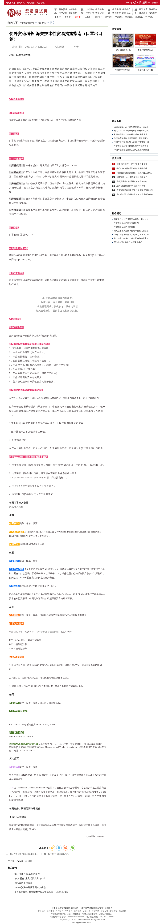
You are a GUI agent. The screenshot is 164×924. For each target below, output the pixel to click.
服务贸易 (73, 13)
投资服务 (99, 9)
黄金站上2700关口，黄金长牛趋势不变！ (131, 238)
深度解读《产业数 (145, 70)
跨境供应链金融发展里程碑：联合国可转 (131, 138)
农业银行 (99, 17)
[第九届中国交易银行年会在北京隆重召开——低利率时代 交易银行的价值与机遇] (123, 61)
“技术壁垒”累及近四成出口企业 (29, 878)
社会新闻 (116, 213)
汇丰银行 (58, 17)
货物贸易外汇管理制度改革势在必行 (131, 181)
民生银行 (109, 17)
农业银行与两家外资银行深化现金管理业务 (134, 190)
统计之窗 (143, 9)
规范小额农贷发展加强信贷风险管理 (131, 168)
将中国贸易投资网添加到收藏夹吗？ (97, 908)
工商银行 (89, 17)
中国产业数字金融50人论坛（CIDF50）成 (131, 234)
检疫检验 (73, 9)
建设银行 (78, 17)
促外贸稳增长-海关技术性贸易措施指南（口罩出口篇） (41, 892)
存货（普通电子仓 (123, 50)
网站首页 (10, 3)
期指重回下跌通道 (23, 883)
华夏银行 (139, 17)
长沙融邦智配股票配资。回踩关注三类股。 (134, 173)
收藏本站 (21, 3)
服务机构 (153, 13)
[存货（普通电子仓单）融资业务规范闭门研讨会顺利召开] (123, 40)
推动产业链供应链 (145, 50)
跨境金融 (126, 13)
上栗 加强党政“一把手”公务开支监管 (131, 164)
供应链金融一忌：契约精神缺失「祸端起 (131, 127)
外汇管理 (18, 486)
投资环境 (90, 13)
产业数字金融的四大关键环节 (126, 223)
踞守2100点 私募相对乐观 (27, 874)
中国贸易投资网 (27, 23)
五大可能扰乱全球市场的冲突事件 (130, 186)
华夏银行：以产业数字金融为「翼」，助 (131, 219)
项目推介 (126, 9)
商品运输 (63, 13)
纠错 (30, 861)
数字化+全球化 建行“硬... (58, 854)
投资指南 (90, 9)
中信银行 (149, 17)
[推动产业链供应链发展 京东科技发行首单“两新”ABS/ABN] (145, 40)
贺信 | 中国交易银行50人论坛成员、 (129, 242)
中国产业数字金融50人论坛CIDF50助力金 (131, 150)
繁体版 (155, 3)
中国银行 (68, 17)
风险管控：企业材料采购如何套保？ (131, 177)
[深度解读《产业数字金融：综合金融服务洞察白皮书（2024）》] (145, 61)
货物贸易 (63, 9)
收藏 (21, 861)
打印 (12, 861)
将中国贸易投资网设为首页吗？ (65, 908)
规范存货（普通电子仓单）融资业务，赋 (131, 130)
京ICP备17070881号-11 (81, 922)
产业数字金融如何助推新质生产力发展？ (131, 146)
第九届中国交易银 (123, 70)
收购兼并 (116, 13)
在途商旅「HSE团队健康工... (26, 854)
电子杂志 (41, 3)
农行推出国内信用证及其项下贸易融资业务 (134, 194)
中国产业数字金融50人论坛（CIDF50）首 (131, 142)
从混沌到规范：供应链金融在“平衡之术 (130, 134)
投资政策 (99, 13)
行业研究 (153, 9)
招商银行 (129, 17)
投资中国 (116, 9)
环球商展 (143, 13)
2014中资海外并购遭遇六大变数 (30, 887)
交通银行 (119, 17)
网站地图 (31, 3)
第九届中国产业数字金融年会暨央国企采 (131, 231)
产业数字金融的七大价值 (124, 227)
